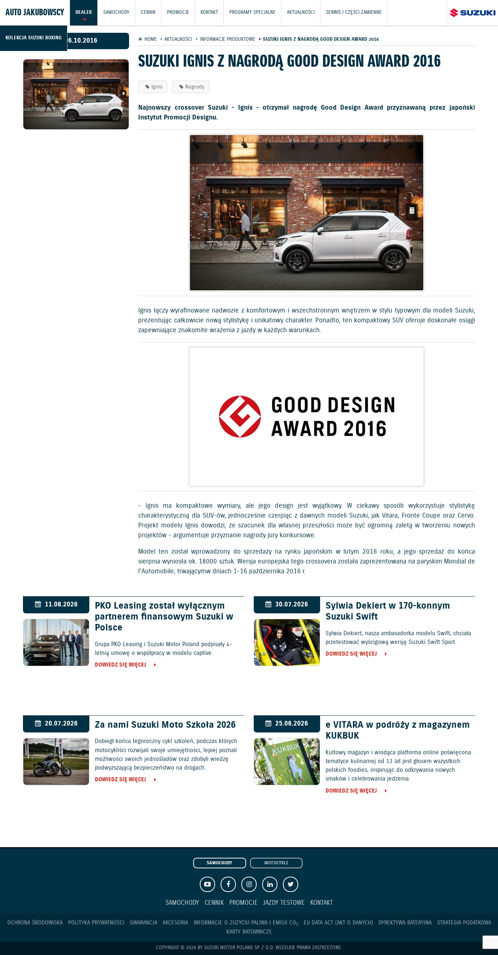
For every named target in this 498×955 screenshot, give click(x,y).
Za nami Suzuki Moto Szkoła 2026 (165, 725)
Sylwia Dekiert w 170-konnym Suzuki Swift (388, 611)
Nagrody (195, 87)
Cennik (148, 12)
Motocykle (276, 863)
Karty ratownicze (249, 932)
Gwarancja (143, 923)
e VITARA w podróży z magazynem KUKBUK (398, 730)
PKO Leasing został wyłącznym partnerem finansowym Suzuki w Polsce (164, 617)
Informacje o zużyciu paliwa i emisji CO (246, 923)
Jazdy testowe (284, 903)
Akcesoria (175, 923)
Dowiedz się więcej (120, 665)
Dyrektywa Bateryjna (405, 923)
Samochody (116, 12)
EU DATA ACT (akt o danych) (338, 923)
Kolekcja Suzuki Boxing (33, 38)
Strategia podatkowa (464, 923)
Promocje (178, 12)
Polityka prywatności (96, 923)
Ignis (157, 87)
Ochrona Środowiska (35, 923)
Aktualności (301, 12)
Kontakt (209, 12)
